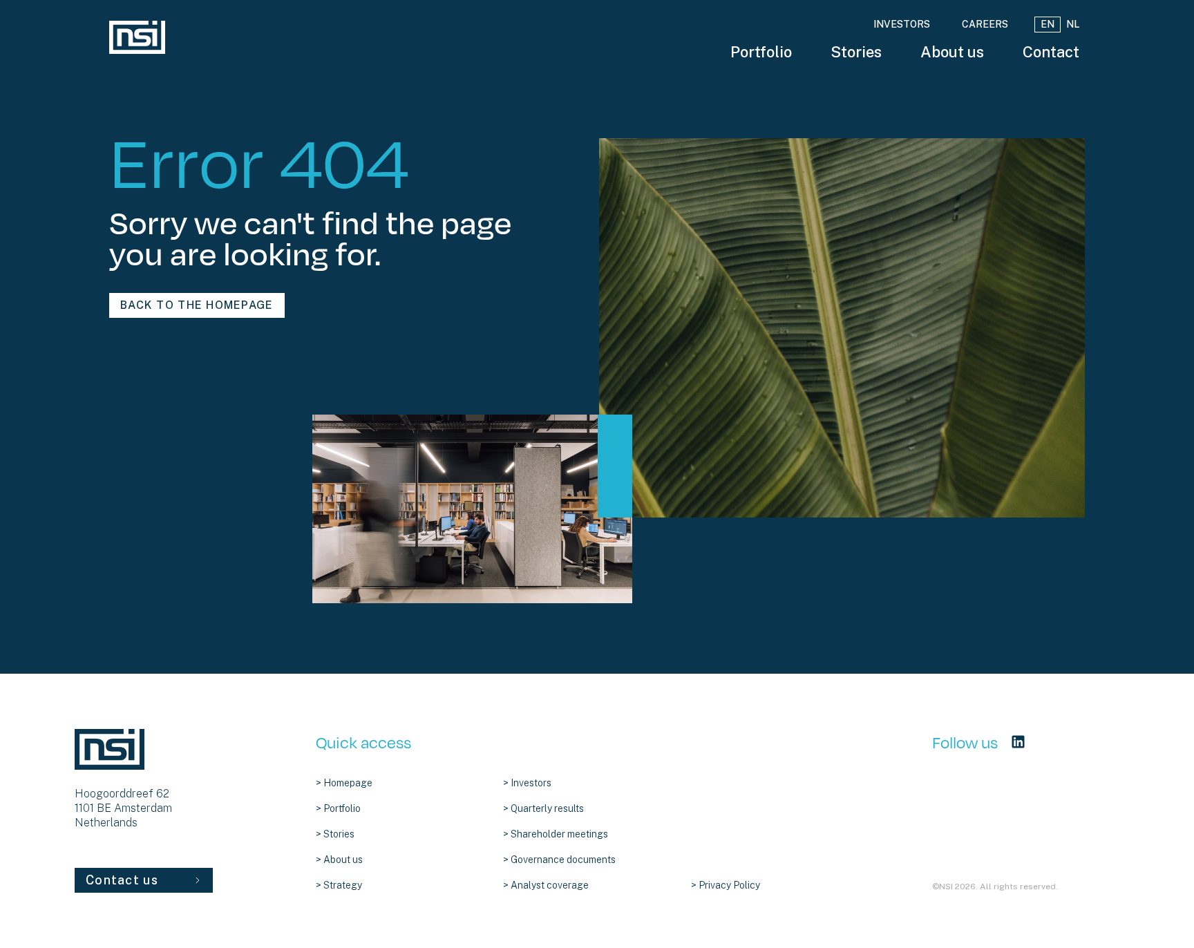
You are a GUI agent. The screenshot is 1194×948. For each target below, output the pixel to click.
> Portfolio (338, 808)
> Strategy (339, 885)
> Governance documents (559, 859)
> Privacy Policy (725, 885)
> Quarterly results (543, 808)
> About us (339, 859)
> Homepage (344, 782)
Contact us (122, 880)
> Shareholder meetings (555, 834)
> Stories (335, 834)
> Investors (527, 782)
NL (1072, 24)
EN (1047, 24)
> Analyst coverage (546, 885)
